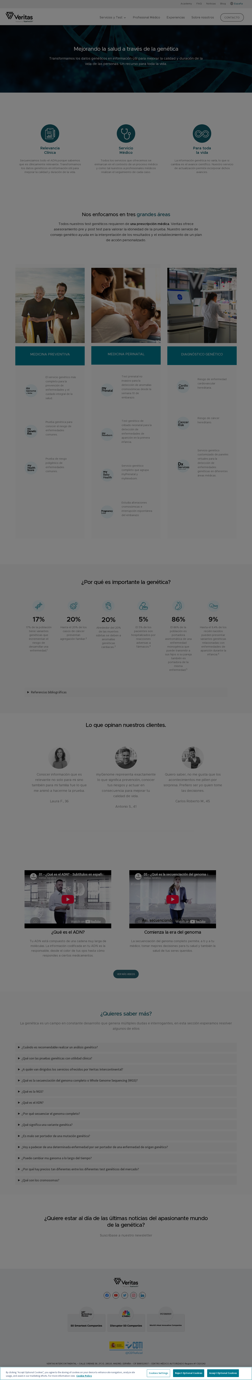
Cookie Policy (84, 1376)
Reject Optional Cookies (188, 1373)
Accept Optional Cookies (223, 1373)
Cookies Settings (158, 1373)
